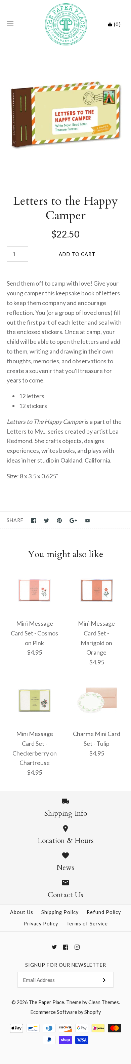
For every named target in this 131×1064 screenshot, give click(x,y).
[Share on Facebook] (33, 520)
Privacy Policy (41, 923)
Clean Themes (103, 1002)
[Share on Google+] (73, 520)
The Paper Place (46, 1002)
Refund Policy (104, 912)
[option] (65, 114)
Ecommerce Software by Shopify (66, 1012)
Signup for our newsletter (65, 965)
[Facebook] (65, 947)
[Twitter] (54, 947)
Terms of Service (87, 923)
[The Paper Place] (65, 24)
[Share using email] (87, 520)
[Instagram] (77, 947)
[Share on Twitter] (46, 520)
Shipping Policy (60, 912)
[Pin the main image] (59, 520)
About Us (21, 912)
